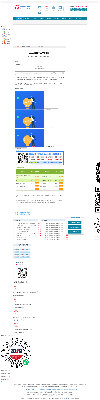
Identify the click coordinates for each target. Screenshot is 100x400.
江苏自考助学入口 (75, 232)
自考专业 (34, 18)
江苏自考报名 (49, 389)
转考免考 (17, 256)
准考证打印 (8, 39)
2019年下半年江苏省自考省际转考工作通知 (27, 225)
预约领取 (61, 176)
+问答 (43, 68)
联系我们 (66, 389)
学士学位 (17, 254)
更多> (26, 282)
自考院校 (42, 18)
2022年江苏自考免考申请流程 (24, 235)
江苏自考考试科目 (31, 389)
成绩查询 (7, 41)
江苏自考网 (22, 47)
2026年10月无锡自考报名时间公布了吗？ (54, 229)
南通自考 (62, 389)
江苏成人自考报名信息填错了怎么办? (25, 229)
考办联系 (22, 256)
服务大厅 (78, 18)
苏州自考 (58, 389)
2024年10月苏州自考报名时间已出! (53, 235)
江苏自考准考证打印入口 (74, 222)
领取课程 (37, 176)
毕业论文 (28, 254)
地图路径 (75, 389)
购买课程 (37, 180)
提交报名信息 (18, 148)
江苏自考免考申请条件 (25, 214)
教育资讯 (28, 47)
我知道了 (39, 66)
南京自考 (54, 389)
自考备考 (7, 34)
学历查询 (28, 256)
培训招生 (56, 18)
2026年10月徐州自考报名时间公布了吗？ (54, 227)
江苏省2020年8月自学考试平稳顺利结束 (26, 223)
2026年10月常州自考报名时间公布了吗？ (54, 225)
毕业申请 (7, 43)
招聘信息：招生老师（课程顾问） (24, 227)
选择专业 (7, 29)
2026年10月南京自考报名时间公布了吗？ (54, 231)
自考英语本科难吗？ (25, 212)
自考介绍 (17, 249)
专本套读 (49, 18)
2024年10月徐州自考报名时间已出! (53, 239)
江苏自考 (37, 389)
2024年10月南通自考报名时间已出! (53, 233)
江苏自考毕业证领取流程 (22, 231)
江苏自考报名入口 (75, 227)
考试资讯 (27, 18)
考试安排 (7, 32)
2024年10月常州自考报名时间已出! (53, 237)
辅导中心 (71, 18)
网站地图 (71, 389)
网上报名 (7, 36)
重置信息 (24, 148)
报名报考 (22, 249)
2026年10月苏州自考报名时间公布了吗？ (54, 223)
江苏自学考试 (43, 389)
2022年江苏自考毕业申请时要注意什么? (26, 233)
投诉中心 (68, 398)
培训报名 (64, 18)
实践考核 (22, 254)
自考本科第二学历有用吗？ (23, 239)
